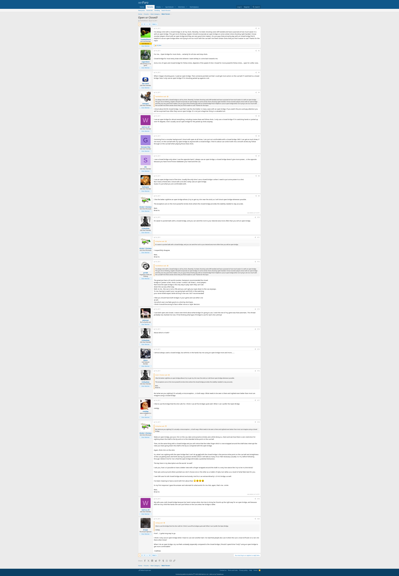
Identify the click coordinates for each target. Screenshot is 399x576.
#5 (259, 116)
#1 (259, 28)
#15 (258, 349)
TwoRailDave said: (160, 96)
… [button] (147, 24)
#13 (258, 309)
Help (250, 570)
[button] (162, 7)
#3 (259, 72)
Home (142, 7)
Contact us (223, 570)
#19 (258, 499)
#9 (259, 196)
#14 (258, 329)
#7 (259, 156)
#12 (258, 261)
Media (158, 7)
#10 (258, 217)
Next (153, 24)
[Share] (256, 28)
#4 (259, 92)
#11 (258, 237)
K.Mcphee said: (159, 241)
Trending (157, 10)
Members (181, 7)
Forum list (149, 10)
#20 (258, 519)
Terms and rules (233, 570)
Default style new (145, 570)
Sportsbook (169, 7)
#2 (259, 51)
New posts (141, 10)
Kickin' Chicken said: (161, 375)
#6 (259, 136)
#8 (259, 176)
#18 (258, 422)
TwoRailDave (144, 21)
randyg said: (159, 523)
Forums (150, 7)
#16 (258, 371)
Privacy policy (243, 570)
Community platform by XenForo (192, 574)
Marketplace (194, 7)
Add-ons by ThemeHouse (216, 574)
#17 (258, 400)
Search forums (165, 10)
